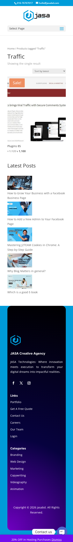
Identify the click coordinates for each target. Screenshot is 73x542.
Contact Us (17, 415)
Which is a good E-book (22, 292)
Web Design (18, 461)
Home (11, 48)
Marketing (17, 468)
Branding (16, 455)
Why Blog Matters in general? (26, 271)
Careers (15, 422)
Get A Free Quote (21, 409)
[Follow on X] (21, 383)
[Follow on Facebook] (13, 383)
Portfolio (15, 402)
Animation (17, 489)
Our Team (16, 429)
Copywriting (18, 475)
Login (13, 436)
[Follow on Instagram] (29, 383)
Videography (18, 482)
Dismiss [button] (57, 539)
